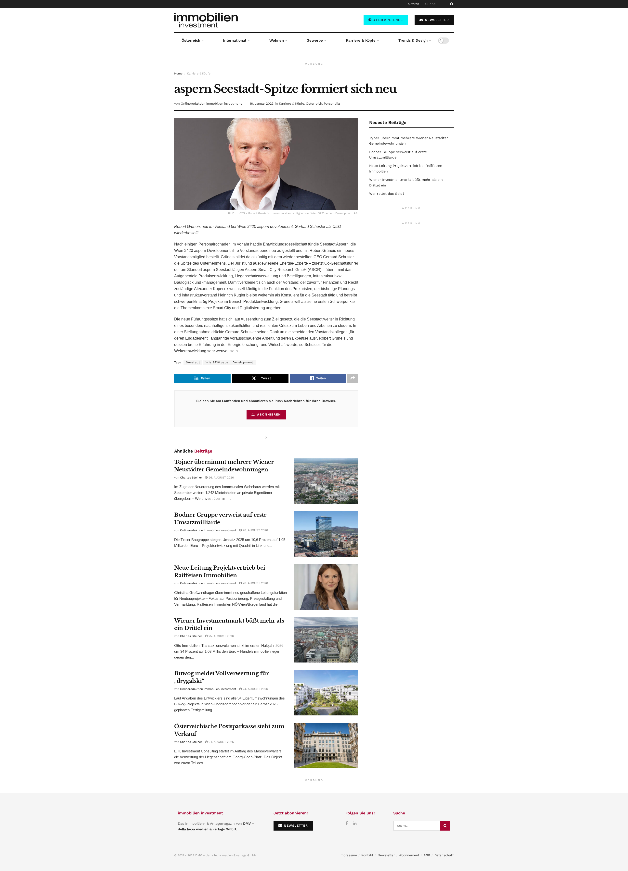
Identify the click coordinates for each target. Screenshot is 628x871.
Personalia (332, 103)
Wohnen (276, 40)
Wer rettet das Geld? (387, 194)
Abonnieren (269, 414)
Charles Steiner (191, 477)
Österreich (191, 40)
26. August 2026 (221, 477)
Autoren (413, 4)
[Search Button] (451, 4)
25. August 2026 (221, 636)
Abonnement (409, 855)
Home (178, 73)
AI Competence (387, 20)
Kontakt (367, 855)
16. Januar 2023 (262, 103)
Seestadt (193, 362)
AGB (427, 855)
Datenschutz (444, 855)
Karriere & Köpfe (361, 40)
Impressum (348, 855)
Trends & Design (413, 40)
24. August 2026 (255, 689)
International (234, 40)
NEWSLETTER (436, 20)
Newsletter (386, 855)
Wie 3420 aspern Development (229, 362)
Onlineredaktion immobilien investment (211, 103)
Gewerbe (315, 40)
